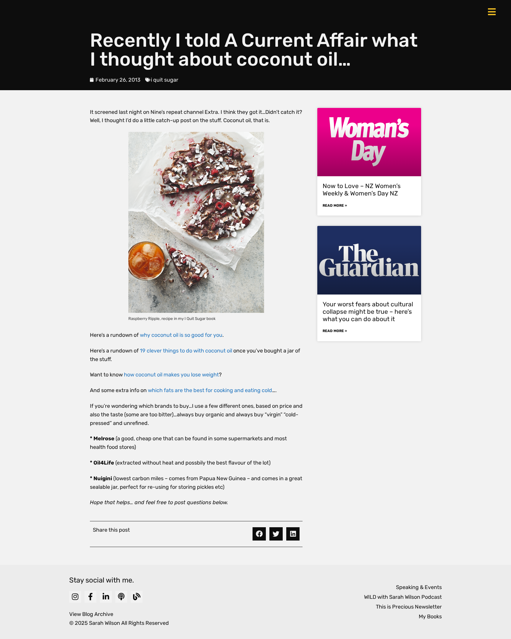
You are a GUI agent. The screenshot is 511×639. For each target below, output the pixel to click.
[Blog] (137, 597)
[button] (259, 534)
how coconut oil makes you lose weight (171, 374)
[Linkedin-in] (106, 597)
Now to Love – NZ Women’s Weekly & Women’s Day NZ (362, 189)
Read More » (335, 205)
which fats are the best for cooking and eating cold (210, 390)
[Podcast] (121, 597)
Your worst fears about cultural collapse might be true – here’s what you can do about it (368, 311)
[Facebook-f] (90, 597)
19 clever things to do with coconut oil (186, 350)
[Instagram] (75, 597)
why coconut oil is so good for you (181, 335)
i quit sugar (164, 80)
